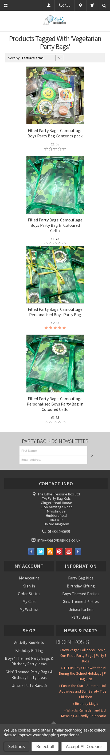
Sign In (29, 586)
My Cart (29, 601)
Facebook (31, 551)
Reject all (45, 746)
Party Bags (80, 617)
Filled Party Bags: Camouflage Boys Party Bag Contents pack (55, 133)
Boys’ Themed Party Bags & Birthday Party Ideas (29, 661)
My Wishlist (29, 609)
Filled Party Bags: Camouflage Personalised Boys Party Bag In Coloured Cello (55, 404)
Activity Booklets (29, 642)
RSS (50, 551)
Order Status (29, 593)
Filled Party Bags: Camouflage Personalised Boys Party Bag (55, 312)
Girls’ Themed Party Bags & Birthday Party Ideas (29, 674)
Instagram (78, 551)
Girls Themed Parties (81, 601)
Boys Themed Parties (81, 593)
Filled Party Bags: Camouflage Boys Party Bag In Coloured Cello (55, 225)
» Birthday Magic (86, 703)
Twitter (40, 551)
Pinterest (59, 551)
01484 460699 (58, 531)
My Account (29, 578)
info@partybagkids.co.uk (58, 540)
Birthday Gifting (81, 586)
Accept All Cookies (84, 746)
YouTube (68, 551)
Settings (16, 746)
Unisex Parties (80, 609)
